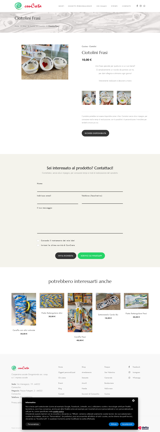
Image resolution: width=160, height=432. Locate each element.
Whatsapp (136, 377)
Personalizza (33, 424)
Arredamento (87, 372)
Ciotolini (41, 26)
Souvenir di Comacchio (90, 394)
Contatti (61, 394)
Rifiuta (113, 424)
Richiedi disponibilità (95, 133)
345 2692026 (26, 397)
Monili (84, 383)
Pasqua (107, 367)
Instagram (136, 372)
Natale (84, 388)
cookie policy (58, 411)
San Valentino (109, 372)
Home (17, 26)
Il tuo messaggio (44, 208)
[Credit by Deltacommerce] (143, 428)
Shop (24, 26)
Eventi (60, 383)
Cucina (32, 26)
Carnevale (108, 377)
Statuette (85, 377)
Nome (39, 183)
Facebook (136, 367)
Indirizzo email (44, 196)
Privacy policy (16, 402)
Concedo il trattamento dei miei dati (58, 240)
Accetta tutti (127, 424)
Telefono (92, 196)
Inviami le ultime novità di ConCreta (58, 245)
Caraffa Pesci (80, 336)
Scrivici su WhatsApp (91, 255)
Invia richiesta (65, 255)
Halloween (108, 388)
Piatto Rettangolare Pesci (136, 313)
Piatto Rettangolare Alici (51, 313)
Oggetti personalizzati (66, 372)
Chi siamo (62, 377)
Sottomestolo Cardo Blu (108, 314)
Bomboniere (109, 383)
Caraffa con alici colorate (24, 330)
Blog (60, 388)
